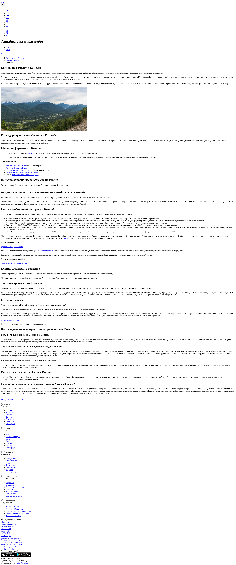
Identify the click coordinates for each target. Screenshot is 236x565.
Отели (8, 47)
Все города (10, 448)
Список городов (13, 60)
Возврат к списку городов (12, 399)
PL (7, 35)
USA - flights (6, 536)
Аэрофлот (10, 483)
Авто (8, 50)
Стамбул (9, 445)
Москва (9, 434)
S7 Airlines (10, 485)
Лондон (9, 443)
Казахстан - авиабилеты (11, 538)
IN (7, 33)
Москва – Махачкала (14, 509)
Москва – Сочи (12, 507)
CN (7, 31)
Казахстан (10, 421)
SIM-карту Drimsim (45, 251)
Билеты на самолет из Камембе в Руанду (23, 172)
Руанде (29, 153)
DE (7, 22)
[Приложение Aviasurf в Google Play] (23, 556)
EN (7, 18)
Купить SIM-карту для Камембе (14, 263)
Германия (10, 419)
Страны (7, 404)
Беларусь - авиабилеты (10, 540)
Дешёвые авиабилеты (15, 58)
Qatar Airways (11, 494)
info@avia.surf (22, 563)
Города (7, 428)
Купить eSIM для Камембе (12, 247)
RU (3, 4)
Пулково (9, 463)
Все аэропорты (12, 472)
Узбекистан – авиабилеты (11, 542)
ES (7, 24)
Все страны (10, 424)
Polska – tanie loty (8, 549)
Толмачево (10, 465)
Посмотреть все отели (10, 320)
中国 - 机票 (5, 533)
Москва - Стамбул (13, 516)
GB (7, 20)
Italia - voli (5, 531)
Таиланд (9, 412)
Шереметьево (11, 461)
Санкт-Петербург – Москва (17, 513)
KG (7, 15)
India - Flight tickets (8, 547)
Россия (9, 410)
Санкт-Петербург (13, 437)
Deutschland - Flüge (9, 524)
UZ (7, 13)
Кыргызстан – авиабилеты (12, 544)
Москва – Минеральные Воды (18, 511)
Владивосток (11, 467)
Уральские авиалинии (15, 487)
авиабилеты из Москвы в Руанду (25, 175)
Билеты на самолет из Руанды (18, 170)
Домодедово (11, 458)
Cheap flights (6, 522)
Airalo (65, 238)
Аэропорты (9, 452)
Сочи (8, 439)
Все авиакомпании (14, 496)
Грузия (9, 415)
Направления (9, 500)
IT (7, 29)
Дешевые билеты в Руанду (17, 168)
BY (7, 11)
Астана (9, 441)
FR (7, 26)
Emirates (9, 489)
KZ (7, 9)
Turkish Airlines (12, 491)
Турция (9, 417)
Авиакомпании (10, 476)
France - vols (6, 529)
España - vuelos (7, 526)
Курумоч (9, 470)
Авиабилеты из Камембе (11, 54)
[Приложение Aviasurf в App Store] (8, 556)
